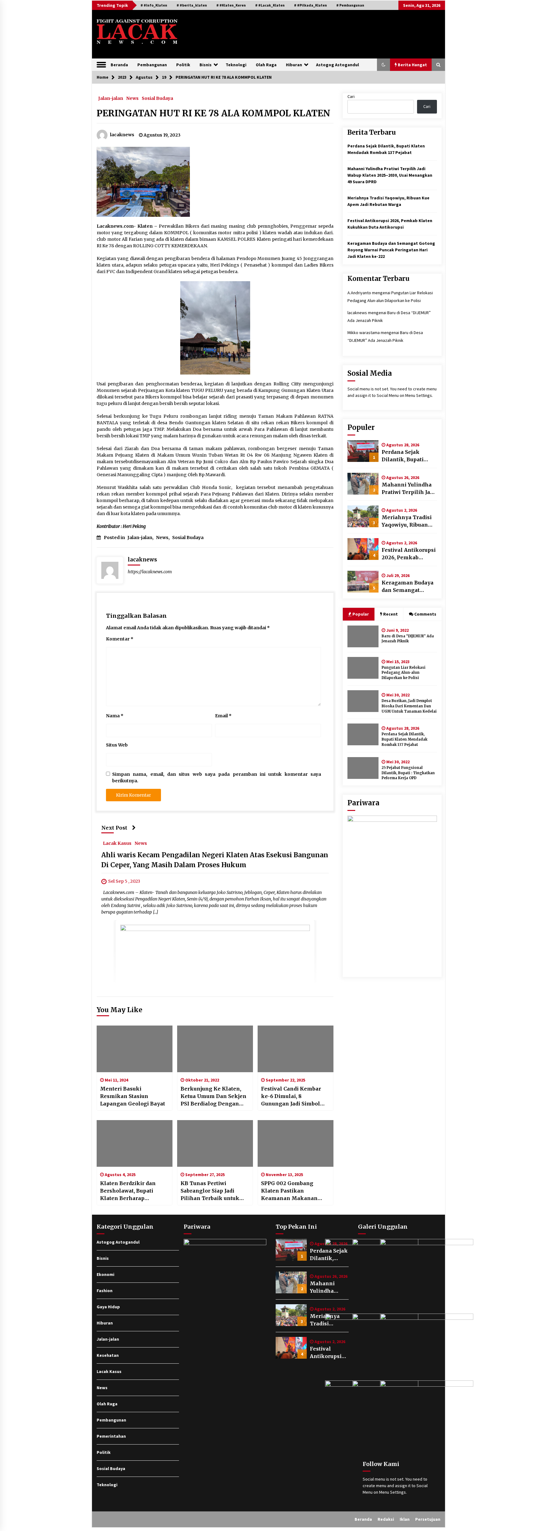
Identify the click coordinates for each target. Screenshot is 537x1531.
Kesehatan (108, 1355)
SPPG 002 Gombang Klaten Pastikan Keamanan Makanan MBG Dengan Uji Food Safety (290, 1191)
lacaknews (357, 312)
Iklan (405, 1519)
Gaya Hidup (108, 1307)
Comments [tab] (425, 614)
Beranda (119, 64)
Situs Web (117, 745)
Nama (114, 716)
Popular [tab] (360, 614)
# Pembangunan (350, 5)
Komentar (119, 639)
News (132, 97)
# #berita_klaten (192, 5)
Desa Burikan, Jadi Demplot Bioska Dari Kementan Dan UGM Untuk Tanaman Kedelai (409, 706)
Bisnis (206, 64)
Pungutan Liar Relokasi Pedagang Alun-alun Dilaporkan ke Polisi (403, 672)
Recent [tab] (390, 614)
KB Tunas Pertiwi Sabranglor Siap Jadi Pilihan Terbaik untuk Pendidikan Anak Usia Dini (210, 1191)
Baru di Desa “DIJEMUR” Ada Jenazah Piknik (408, 639)
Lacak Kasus (117, 843)
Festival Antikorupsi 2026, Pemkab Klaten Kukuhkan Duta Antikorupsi (409, 554)
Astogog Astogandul (337, 64)
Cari (351, 96)
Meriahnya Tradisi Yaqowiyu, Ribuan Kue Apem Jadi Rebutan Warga (407, 521)
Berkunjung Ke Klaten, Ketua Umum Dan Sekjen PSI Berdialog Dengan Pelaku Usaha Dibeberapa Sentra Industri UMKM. (215, 1096)
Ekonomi (105, 1274)
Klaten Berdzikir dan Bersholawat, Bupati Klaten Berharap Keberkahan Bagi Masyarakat (128, 1191)
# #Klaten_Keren (231, 5)
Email (223, 716)
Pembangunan (152, 64)
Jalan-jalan (110, 97)
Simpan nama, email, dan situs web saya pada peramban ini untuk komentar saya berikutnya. (216, 777)
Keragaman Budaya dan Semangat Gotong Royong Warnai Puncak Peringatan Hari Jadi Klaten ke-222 (391, 249)
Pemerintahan (111, 1436)
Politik (183, 64)
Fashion (104, 1290)
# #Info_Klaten (153, 5)
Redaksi (386, 1519)
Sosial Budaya (157, 97)
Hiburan (294, 64)
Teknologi (236, 64)
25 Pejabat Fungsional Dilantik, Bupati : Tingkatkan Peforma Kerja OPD (408, 773)
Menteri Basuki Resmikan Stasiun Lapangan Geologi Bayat (132, 1096)
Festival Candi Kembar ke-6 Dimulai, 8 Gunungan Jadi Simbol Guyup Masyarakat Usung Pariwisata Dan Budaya (295, 1096)
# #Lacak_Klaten (270, 5)
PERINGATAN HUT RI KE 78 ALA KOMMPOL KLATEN (213, 113)
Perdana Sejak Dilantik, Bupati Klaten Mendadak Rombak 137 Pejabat (408, 456)
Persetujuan (427, 1519)
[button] (383, 64)
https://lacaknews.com (150, 572)
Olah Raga (266, 64)
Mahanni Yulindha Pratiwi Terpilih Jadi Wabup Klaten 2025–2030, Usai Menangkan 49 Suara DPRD (389, 175)
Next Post (114, 828)
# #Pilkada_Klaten (310, 5)
